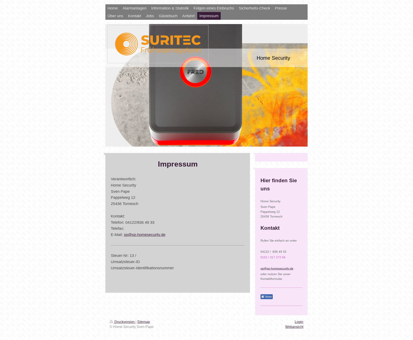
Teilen (268, 296)
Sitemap (143, 322)
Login (299, 322)
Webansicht (294, 327)
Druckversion (125, 322)
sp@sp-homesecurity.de (144, 235)
